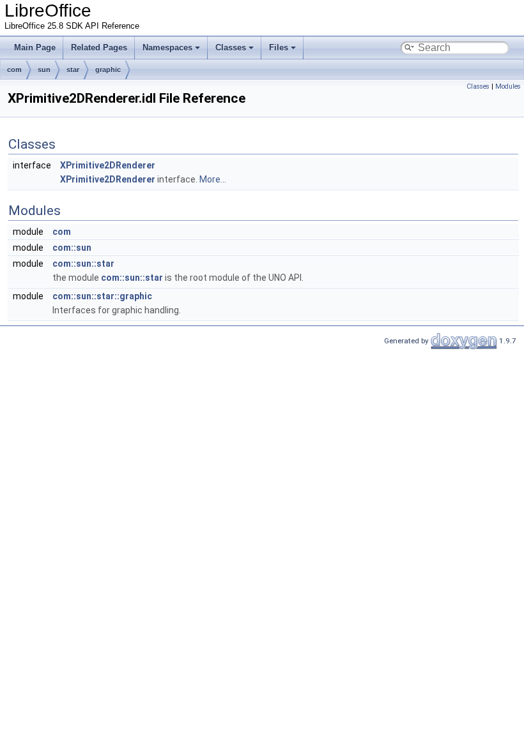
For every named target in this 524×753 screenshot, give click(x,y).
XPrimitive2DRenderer (107, 165)
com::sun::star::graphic (102, 296)
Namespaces (167, 47)
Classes (230, 47)
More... (212, 179)
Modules (508, 86)
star (72, 69)
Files (278, 47)
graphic (108, 69)
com (14, 69)
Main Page (35, 47)
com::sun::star (83, 263)
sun (44, 69)
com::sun (71, 247)
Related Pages (99, 47)
